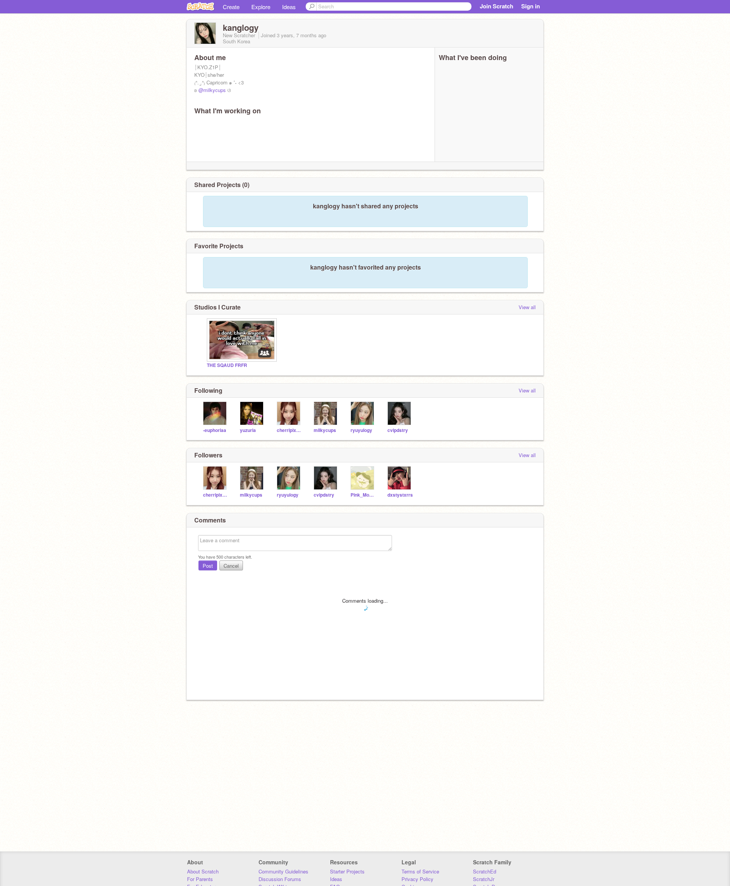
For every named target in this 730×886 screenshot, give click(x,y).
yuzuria (248, 430)
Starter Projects (347, 871)
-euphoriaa (214, 430)
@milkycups (212, 90)
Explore (260, 7)
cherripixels (289, 430)
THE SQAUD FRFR (227, 365)
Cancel (231, 565)
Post (208, 565)
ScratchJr (483, 879)
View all (527, 307)
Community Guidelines (283, 871)
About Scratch (203, 871)
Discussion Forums (280, 879)
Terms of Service (420, 871)
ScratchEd (484, 871)
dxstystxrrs (400, 495)
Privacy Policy (417, 879)
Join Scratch (496, 6)
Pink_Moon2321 (363, 495)
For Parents (200, 879)
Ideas (289, 7)
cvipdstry (397, 430)
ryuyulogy (361, 430)
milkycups (325, 430)
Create (231, 7)
